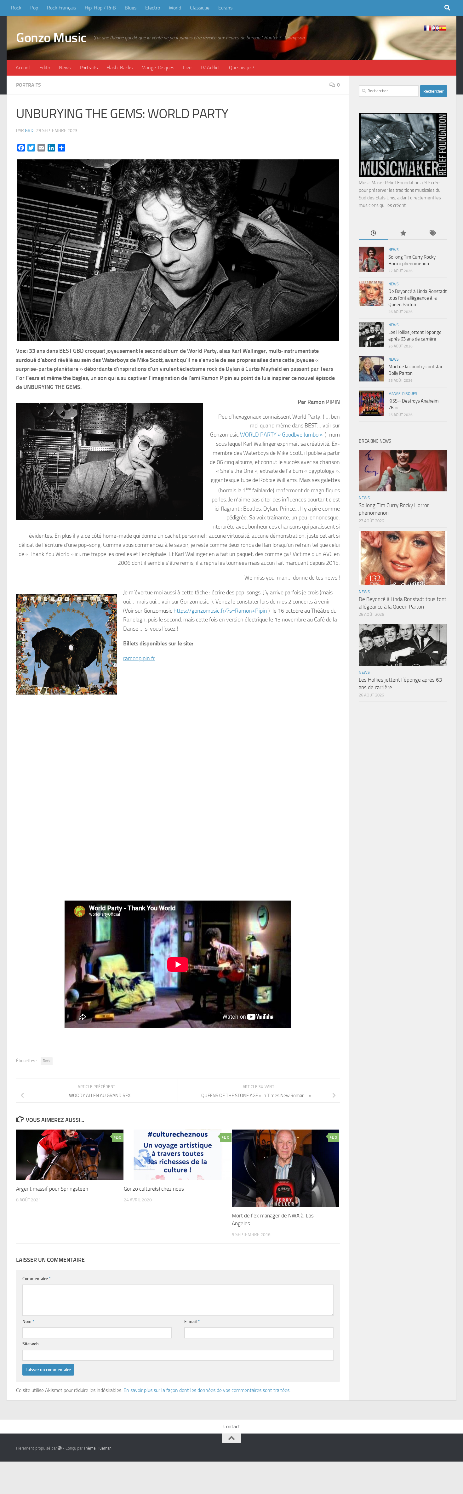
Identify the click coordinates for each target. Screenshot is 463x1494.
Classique (199, 8)
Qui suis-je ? (241, 68)
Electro (152, 8)
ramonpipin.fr (139, 658)
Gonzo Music (51, 38)
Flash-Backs (119, 68)
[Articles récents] (373, 233)
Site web (30, 1344)
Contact (231, 1426)
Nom (28, 1321)
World (175, 8)
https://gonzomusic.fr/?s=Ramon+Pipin (220, 610)
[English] (435, 28)
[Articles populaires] (402, 233)
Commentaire (36, 1278)
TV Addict (210, 68)
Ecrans (225, 8)
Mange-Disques (157, 68)
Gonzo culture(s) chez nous (154, 1189)
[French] (427, 28)
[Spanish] (442, 28)
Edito (44, 68)
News (65, 68)
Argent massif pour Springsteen (52, 1189)
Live (187, 68)
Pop (34, 8)
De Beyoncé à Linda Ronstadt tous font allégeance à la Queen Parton (417, 298)
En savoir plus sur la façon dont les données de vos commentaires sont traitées (206, 1390)
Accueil (23, 68)
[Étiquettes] (432, 233)
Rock (16, 8)
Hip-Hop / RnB (100, 8)
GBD (29, 130)
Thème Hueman (97, 1448)
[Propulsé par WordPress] (60, 1448)
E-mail (192, 1321)
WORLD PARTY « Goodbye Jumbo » (281, 434)
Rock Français (61, 8)
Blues (130, 8)
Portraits (89, 68)
